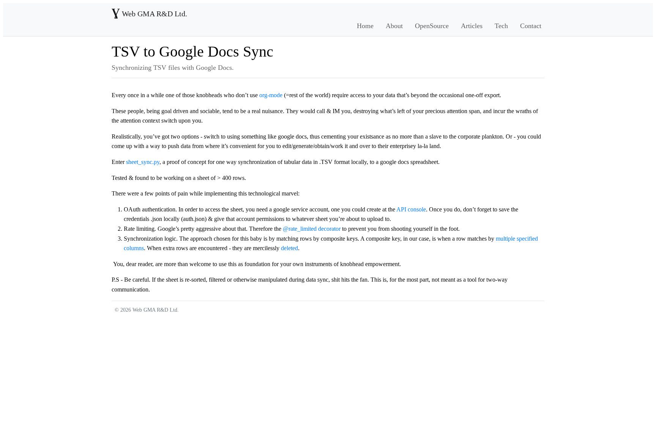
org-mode (270, 95)
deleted (289, 248)
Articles (472, 26)
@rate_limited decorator (312, 228)
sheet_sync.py (142, 162)
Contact (530, 26)
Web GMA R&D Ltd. (149, 13)
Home (365, 26)
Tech (501, 26)
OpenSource (432, 26)
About (394, 26)
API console (411, 209)
